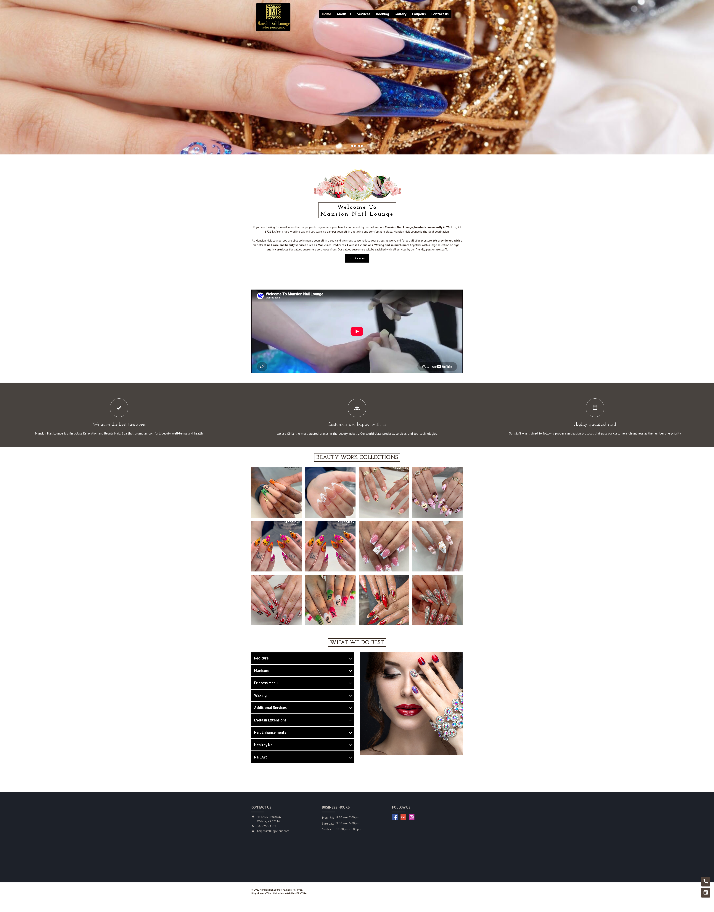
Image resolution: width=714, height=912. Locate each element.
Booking (382, 14)
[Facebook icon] (395, 817)
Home (326, 14)
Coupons (419, 14)
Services (363, 14)
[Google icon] (403, 817)
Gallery (400, 14)
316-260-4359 (266, 826)
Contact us (440, 14)
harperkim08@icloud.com (273, 831)
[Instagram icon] (411, 817)
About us (344, 14)
